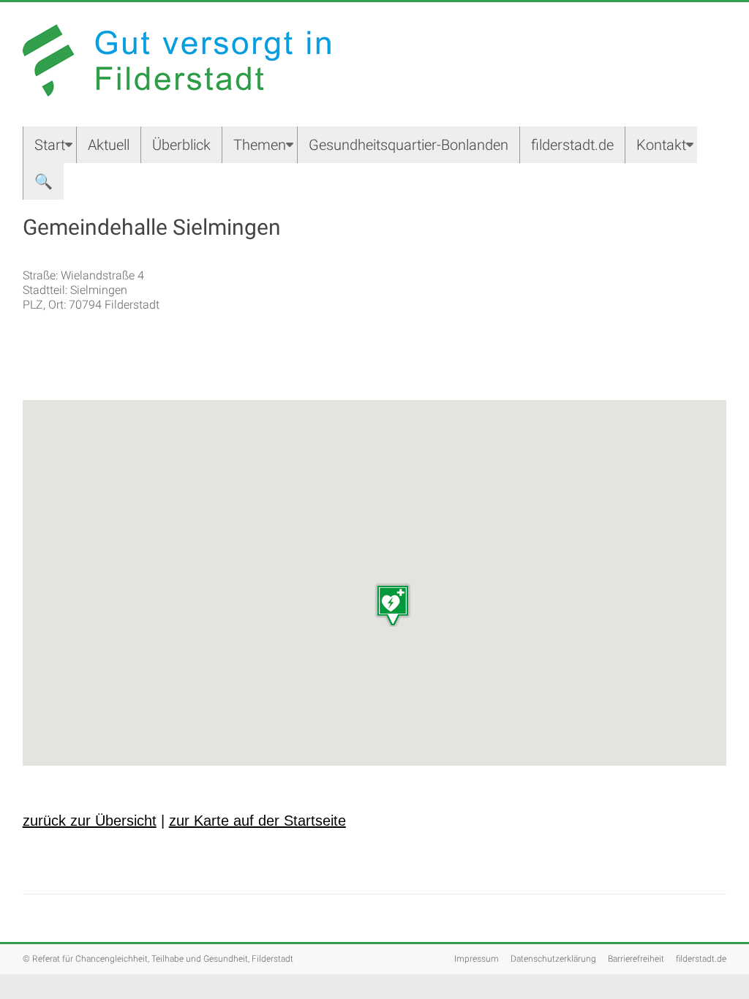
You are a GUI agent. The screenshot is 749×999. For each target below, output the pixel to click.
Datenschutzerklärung (553, 959)
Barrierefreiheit (636, 959)
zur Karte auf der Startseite (257, 821)
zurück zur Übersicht (90, 821)
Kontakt (661, 145)
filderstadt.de (572, 145)
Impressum (476, 959)
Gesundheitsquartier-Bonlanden (408, 145)
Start (49, 145)
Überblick (181, 145)
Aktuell (108, 145)
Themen (259, 145)
